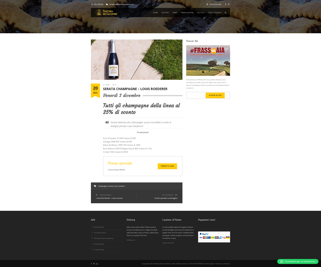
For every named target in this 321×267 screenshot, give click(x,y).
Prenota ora (167, 166)
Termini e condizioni (222, 263)
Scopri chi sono (168, 243)
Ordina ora (131, 240)
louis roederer (119, 186)
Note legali (209, 263)
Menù (175, 13)
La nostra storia (100, 232)
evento (110, 186)
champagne (102, 186)
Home (155, 13)
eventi (107, 85)
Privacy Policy (99, 244)
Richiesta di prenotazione (103, 238)
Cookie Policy (99, 249)
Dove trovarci (215, 13)
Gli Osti (201, 13)
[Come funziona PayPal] (214, 237)
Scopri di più (215, 95)
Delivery (165, 13)
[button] (297, 261)
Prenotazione (187, 13)
